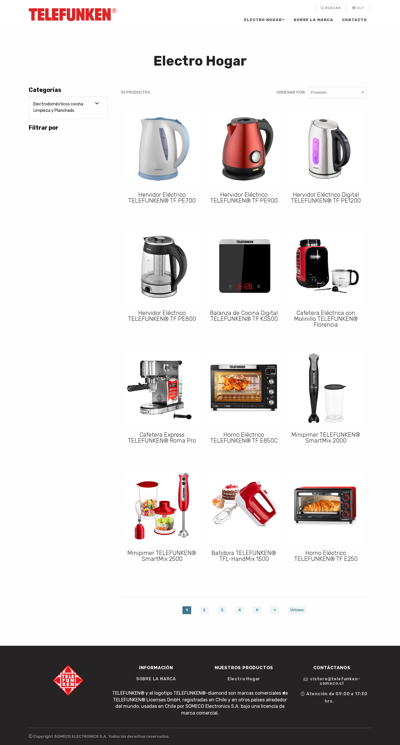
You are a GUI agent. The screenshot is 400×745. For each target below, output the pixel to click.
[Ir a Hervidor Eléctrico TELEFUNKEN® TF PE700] (162, 148)
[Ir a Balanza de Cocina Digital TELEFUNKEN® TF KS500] (244, 266)
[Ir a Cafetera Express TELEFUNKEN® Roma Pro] (162, 388)
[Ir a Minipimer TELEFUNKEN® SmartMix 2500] (162, 506)
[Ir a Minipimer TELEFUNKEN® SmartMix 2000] (326, 388)
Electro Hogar (262, 20)
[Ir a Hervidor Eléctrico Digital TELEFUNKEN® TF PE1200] (326, 148)
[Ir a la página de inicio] (73, 14)
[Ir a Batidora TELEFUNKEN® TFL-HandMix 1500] (244, 506)
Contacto (354, 20)
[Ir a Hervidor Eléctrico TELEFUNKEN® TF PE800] (162, 266)
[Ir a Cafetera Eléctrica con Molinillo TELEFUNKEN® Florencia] (326, 266)
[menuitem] (315, 8)
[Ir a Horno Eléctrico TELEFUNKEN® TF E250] (326, 506)
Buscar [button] (332, 8)
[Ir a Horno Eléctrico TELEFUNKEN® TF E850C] (244, 388)
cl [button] (359, 8)
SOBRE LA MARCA (313, 20)
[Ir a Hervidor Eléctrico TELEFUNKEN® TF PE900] (244, 148)
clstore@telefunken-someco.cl (334, 681)
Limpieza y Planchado (53, 110)
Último (296, 609)
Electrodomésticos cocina (58, 104)
